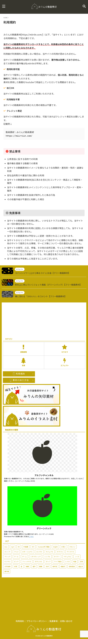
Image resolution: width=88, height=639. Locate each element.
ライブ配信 (58, 561)
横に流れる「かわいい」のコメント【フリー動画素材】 (40, 296)
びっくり (7, 552)
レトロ (67, 561)
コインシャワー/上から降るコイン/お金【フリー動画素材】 (42, 272)
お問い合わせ (66, 621)
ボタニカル (38, 561)
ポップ (48, 561)
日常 (15, 566)
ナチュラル (67, 557)
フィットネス (26, 561)
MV (19, 547)
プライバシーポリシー (36, 621)
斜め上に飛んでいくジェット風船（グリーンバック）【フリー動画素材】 (48, 284)
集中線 (6, 571)
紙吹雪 (54, 566)
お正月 (55, 547)
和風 (74, 561)
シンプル (47, 557)
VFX (33, 547)
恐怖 (81, 561)
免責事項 (53, 621)
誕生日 (80, 566)
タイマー (57, 557)
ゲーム (24, 557)
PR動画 (25, 547)
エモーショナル (27, 552)
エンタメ (39, 552)
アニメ (16, 552)
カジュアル (49, 552)
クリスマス (70, 552)
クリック (7, 557)
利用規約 (20, 621)
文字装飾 (7, 566)
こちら (31, 536)
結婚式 (63, 566)
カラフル (60, 552)
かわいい (72, 547)
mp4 (12, 547)
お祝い (63, 547)
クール (16, 557)
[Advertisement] (44, 320)
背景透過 (72, 566)
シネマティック (35, 557)
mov (5, 547)
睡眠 (40, 566)
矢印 (47, 566)
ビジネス (7, 561)
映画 (27, 566)
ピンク (16, 561)
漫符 (34, 566)
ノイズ (77, 557)
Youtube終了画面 (44, 547)
